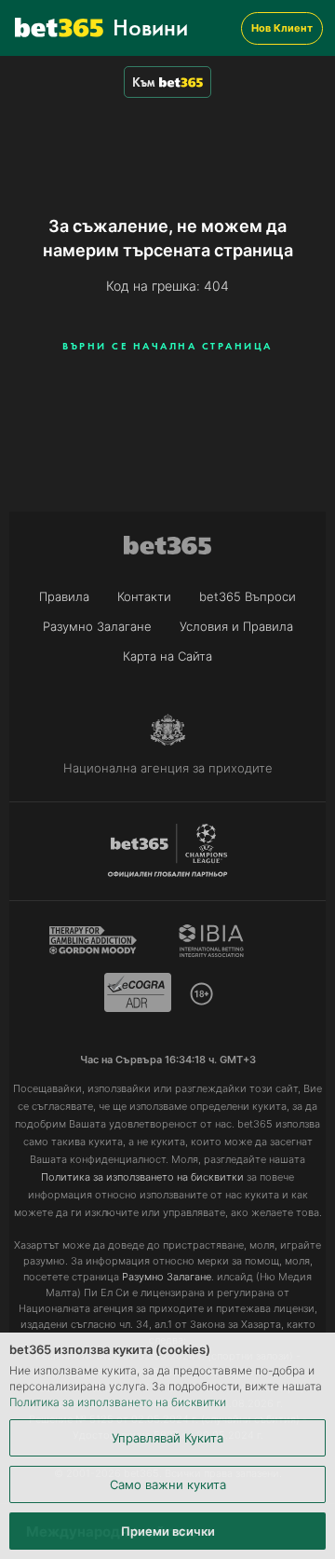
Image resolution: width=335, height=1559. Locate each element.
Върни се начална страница (167, 345)
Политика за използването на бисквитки (117, 1402)
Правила (64, 596)
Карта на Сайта (167, 656)
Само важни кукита (168, 1484)
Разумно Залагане (97, 626)
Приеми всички (168, 1531)
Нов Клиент (282, 27)
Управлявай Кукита (167, 1437)
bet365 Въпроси (247, 596)
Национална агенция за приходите (168, 767)
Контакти (144, 596)
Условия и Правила (236, 626)
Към (143, 82)
